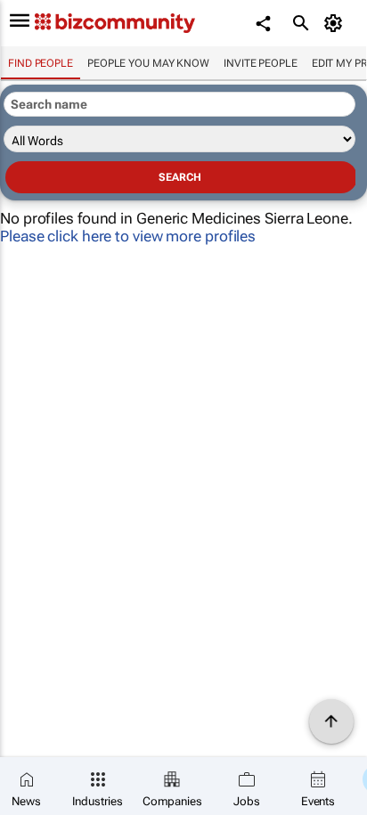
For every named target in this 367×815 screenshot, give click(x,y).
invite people (261, 63)
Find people (40, 63)
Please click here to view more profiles (128, 236)
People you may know (148, 63)
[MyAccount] (336, 23)
